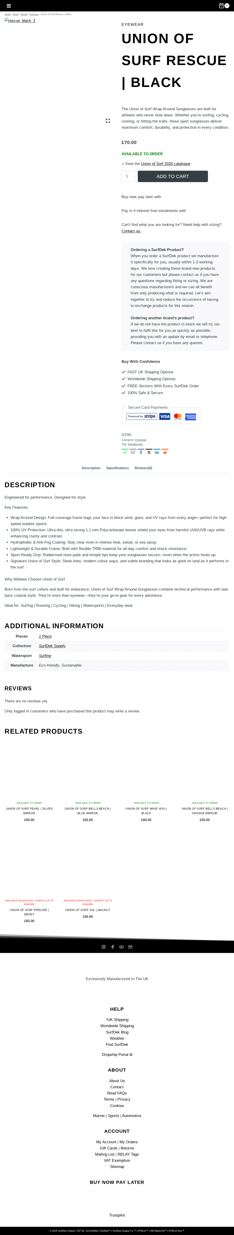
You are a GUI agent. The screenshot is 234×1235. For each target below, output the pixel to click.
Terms (109, 1099)
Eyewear (133, 24)
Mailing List (104, 1154)
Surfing (45, 656)
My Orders (129, 1142)
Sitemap (117, 1166)
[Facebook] (112, 947)
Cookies (117, 1106)
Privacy (123, 1099)
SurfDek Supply (52, 646)
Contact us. (131, 231)
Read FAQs (117, 1093)
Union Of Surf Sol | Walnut (87, 910)
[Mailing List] (130, 947)
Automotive (131, 1116)
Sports (113, 1116)
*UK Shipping (117, 1020)
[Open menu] (9, 5)
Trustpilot (117, 1215)
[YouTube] (121, 947)
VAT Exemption (117, 1160)
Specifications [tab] (117, 468)
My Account (106, 1142)
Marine (99, 1116)
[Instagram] (103, 947)
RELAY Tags (128, 1154)
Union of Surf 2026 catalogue (165, 164)
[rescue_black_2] (58, 71)
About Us (117, 1081)
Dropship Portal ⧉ (117, 1054)
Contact (117, 1087)
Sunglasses (135, 444)
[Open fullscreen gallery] (108, 121)
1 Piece (45, 636)
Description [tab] (91, 468)
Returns (127, 1148)
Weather (117, 1038)
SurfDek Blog (117, 1032)
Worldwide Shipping (117, 1026)
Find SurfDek (117, 1044)
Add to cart (173, 176)
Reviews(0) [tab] (143, 468)
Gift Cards (108, 1148)
